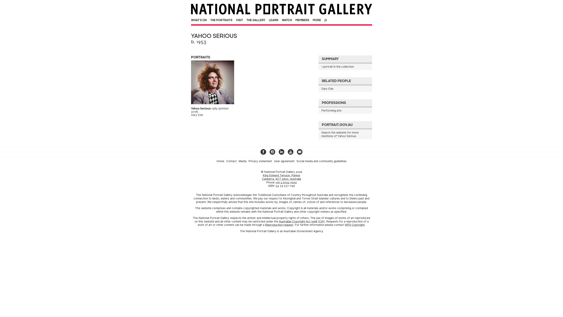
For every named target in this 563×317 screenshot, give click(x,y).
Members (302, 20)
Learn (273, 20)
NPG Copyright (355, 225)
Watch (287, 20)
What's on (199, 20)
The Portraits (221, 20)
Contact (231, 161)
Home (220, 161)
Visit (239, 20)
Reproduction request (279, 225)
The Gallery (255, 20)
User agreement (284, 161)
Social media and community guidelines (321, 161)
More (317, 20)
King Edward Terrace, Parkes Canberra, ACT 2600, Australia (281, 177)
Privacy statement (260, 161)
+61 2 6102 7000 (286, 182)
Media (242, 161)
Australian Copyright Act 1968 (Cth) (302, 221)
